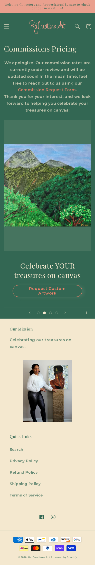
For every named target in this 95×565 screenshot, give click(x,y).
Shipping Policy (25, 484)
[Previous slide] (30, 312)
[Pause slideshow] (85, 312)
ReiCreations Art (39, 557)
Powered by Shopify (64, 557)
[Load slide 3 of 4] (51, 313)
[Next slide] (65, 312)
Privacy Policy (24, 461)
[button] (6, 26)
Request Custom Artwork (47, 291)
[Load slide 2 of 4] (44, 313)
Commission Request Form (47, 89)
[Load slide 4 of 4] (57, 313)
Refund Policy (24, 472)
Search (16, 449)
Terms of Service (26, 495)
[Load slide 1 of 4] (38, 313)
